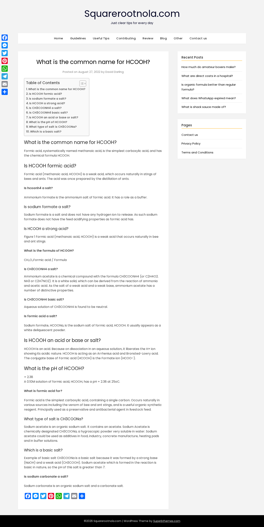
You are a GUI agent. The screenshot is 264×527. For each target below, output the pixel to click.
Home (58, 38)
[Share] (5, 92)
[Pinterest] (5, 61)
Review (148, 38)
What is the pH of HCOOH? (48, 122)
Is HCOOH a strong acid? (47, 103)
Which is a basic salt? (45, 131)
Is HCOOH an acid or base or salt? (53, 117)
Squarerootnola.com (132, 13)
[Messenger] (5, 45)
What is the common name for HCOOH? (56, 89)
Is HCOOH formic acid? (45, 94)
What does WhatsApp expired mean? (208, 98)
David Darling (114, 72)
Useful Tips (101, 38)
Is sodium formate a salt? (47, 99)
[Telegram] (5, 76)
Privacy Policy (190, 143)
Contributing (126, 38)
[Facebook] (5, 37)
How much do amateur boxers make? (208, 67)
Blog (163, 38)
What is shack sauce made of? (203, 107)
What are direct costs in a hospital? (207, 76)
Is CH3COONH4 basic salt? (48, 113)
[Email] (5, 84)
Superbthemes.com (166, 521)
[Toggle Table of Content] (81, 83)
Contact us (198, 38)
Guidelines (78, 38)
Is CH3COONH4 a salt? (45, 108)
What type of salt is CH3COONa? (53, 127)
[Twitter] (5, 53)
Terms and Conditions (197, 152)
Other (178, 38)
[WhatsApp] (5, 68)
